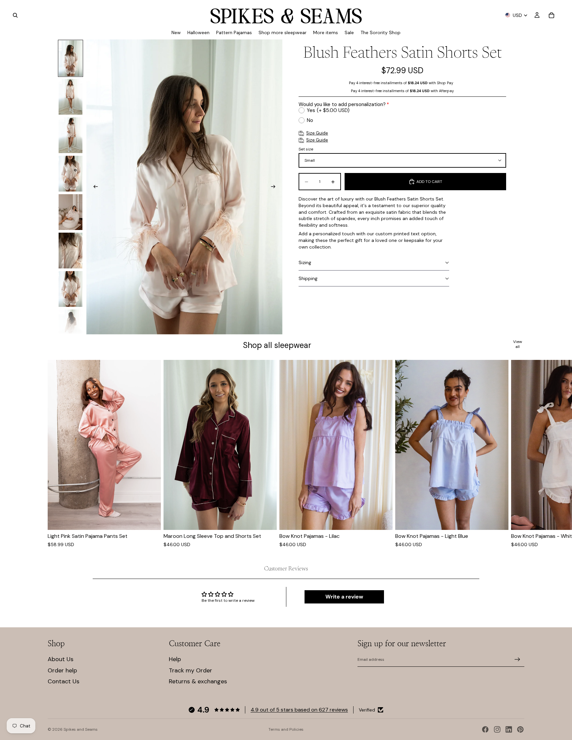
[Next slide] (275, 187)
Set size (306, 149)
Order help (62, 670)
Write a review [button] (344, 596)
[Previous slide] (93, 187)
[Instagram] (497, 729)
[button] (374, 263)
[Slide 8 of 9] (70, 327)
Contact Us (63, 681)
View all (517, 344)
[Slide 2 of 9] (70, 97)
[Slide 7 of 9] (70, 289)
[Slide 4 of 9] (70, 174)
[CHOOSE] (151, 520)
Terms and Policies (286, 729)
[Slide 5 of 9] (70, 212)
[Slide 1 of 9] (70, 58)
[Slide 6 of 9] (70, 250)
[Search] (15, 15)
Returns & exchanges (198, 681)
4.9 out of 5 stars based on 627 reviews (299, 709)
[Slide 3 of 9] (70, 135)
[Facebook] (485, 729)
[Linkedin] (509, 729)
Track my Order (190, 670)
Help (175, 659)
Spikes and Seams (81, 729)
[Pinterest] (520, 729)
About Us (60, 659)
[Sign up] (517, 659)
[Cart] (551, 15)
